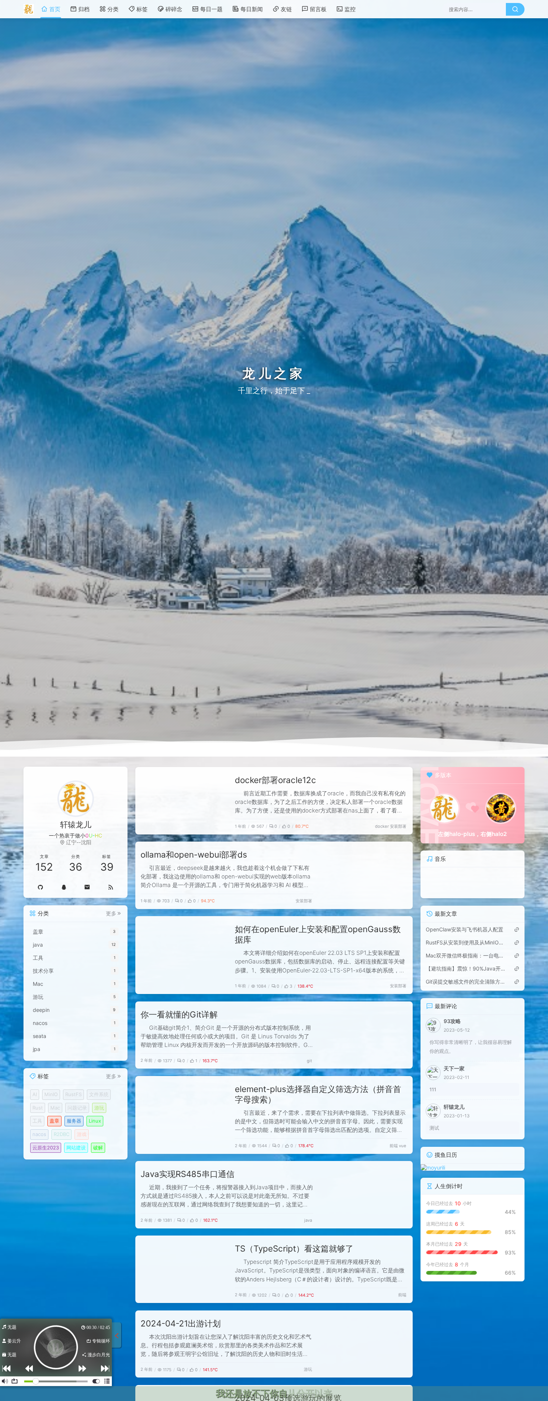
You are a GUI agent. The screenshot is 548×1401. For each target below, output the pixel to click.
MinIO (51, 1095)
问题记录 (77, 1108)
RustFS (73, 1095)
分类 (113, 9)
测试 (434, 1128)
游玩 (308, 1369)
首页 (54, 9)
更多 (111, 913)
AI (34, 1095)
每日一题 (211, 9)
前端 (394, 1145)
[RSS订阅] (110, 887)
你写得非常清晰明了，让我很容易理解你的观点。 (470, 1046)
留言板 (318, 9)
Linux (95, 1121)
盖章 (54, 1121)
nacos (39, 1134)
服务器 (74, 1121)
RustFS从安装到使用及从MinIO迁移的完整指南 (466, 942)
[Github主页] (40, 887)
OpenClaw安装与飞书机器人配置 (464, 929)
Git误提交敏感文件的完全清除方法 (466, 981)
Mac (55, 1108)
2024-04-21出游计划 (181, 1323)
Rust (37, 1108)
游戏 (81, 1134)
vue (402, 1145)
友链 (286, 9)
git (309, 1060)
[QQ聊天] (64, 887)
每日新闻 (251, 9)
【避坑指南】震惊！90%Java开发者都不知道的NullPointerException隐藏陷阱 (466, 968)
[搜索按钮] (515, 9)
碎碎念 (174, 9)
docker (382, 826)
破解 (98, 1148)
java (308, 1220)
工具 (37, 1121)
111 (432, 1089)
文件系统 (98, 1095)
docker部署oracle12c (275, 780)
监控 (350, 9)
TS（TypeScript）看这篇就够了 (294, 1248)
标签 (142, 9)
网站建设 (76, 1148)
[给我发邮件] (87, 887)
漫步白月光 (98, 1354)
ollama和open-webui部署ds (194, 854)
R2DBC (61, 1134)
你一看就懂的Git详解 (179, 1014)
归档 (83, 9)
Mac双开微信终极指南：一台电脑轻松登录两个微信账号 (466, 955)
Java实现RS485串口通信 (187, 1174)
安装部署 (398, 826)
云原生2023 (45, 1148)
